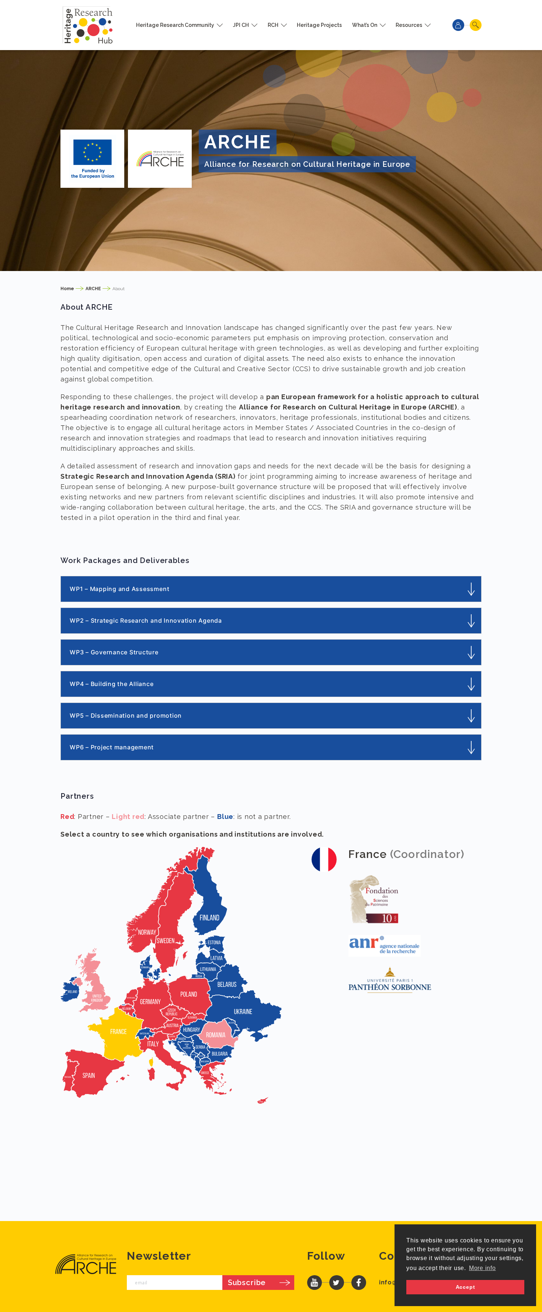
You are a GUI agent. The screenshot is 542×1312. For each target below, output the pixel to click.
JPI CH (241, 25)
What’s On (364, 25)
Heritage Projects (319, 25)
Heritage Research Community (175, 25)
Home (67, 288)
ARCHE (93, 288)
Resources (409, 25)
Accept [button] (465, 1287)
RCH (273, 25)
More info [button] (482, 1268)
